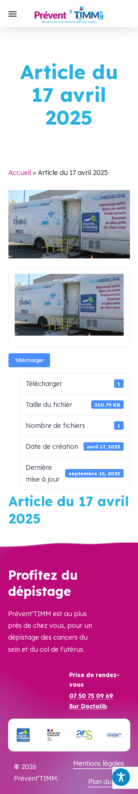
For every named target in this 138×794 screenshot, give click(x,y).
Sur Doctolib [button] (88, 706)
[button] (12, 13)
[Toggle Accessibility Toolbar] (121, 777)
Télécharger (29, 360)
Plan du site (106, 781)
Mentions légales (98, 763)
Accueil (19, 172)
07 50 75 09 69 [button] (91, 696)
